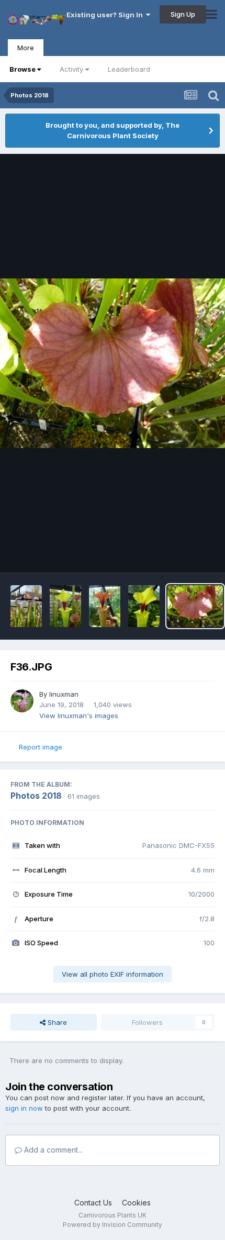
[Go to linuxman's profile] (21, 700)
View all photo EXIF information (112, 974)
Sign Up (183, 14)
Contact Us (93, 1202)
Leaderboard (129, 69)
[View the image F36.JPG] (195, 606)
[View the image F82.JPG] (65, 606)
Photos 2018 (36, 795)
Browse (22, 69)
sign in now (24, 1108)
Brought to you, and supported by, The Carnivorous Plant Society (112, 130)
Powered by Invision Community (112, 1224)
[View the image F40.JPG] (144, 606)
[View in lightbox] (112, 363)
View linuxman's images (78, 715)
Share (56, 1022)
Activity (71, 69)
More (25, 47)
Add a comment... (52, 1149)
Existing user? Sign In (106, 14)
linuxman (63, 694)
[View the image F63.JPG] (104, 606)
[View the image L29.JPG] (26, 606)
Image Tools (182, 554)
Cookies (136, 1202)
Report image (40, 747)
